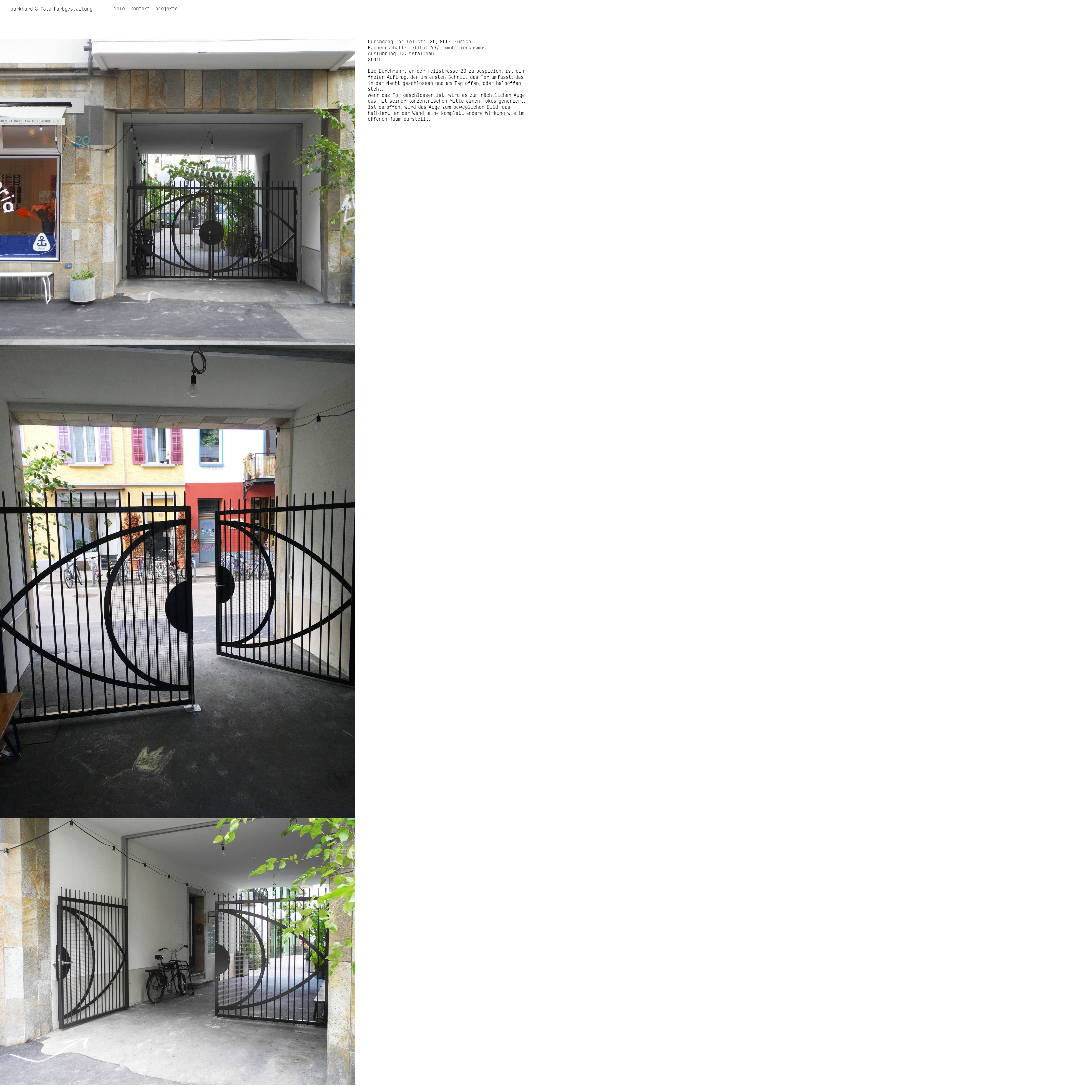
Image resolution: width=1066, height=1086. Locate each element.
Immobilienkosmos (462, 47)
